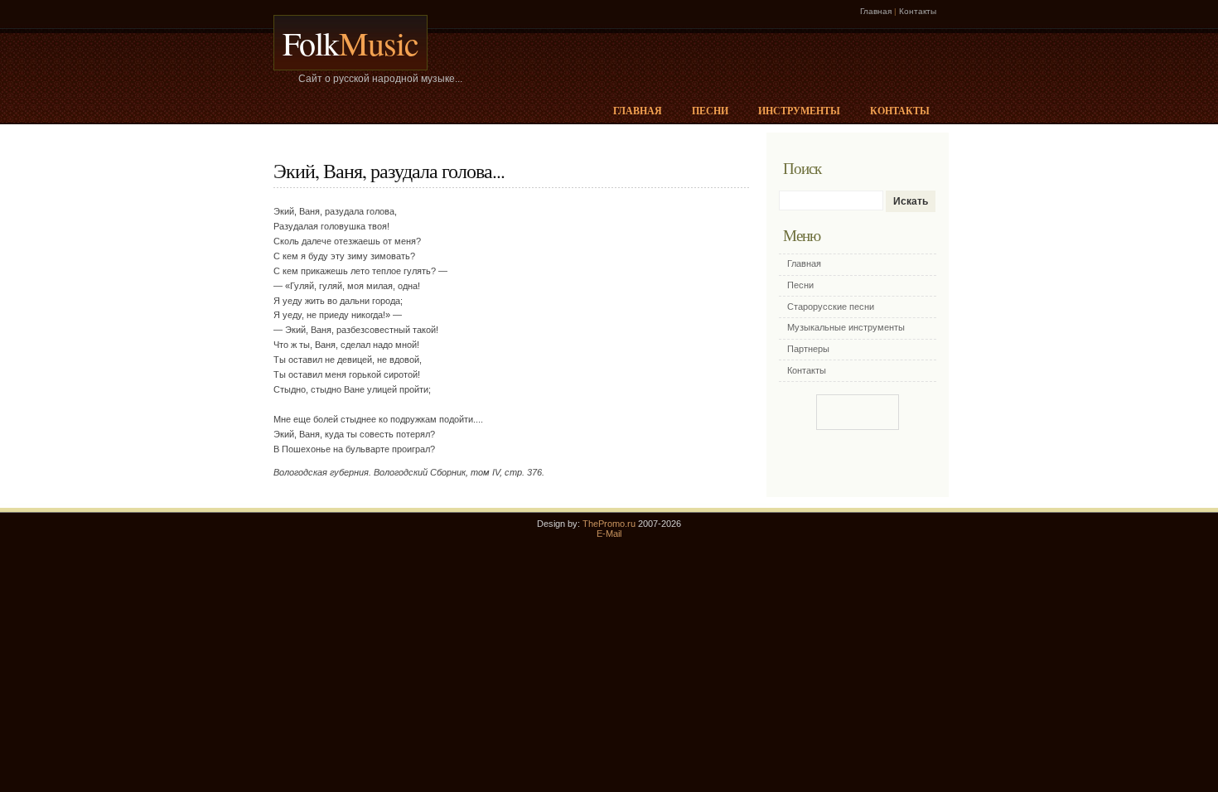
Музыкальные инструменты (846, 327)
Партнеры (808, 349)
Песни (710, 111)
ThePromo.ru (609, 524)
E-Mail (609, 533)
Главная (876, 11)
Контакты (917, 11)
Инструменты (799, 111)
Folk (350, 43)
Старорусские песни (830, 306)
